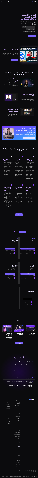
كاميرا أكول (18, 418)
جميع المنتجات (18, 400)
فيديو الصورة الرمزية (17, 405)
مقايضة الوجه (18, 411)
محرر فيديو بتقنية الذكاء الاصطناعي (17, 416)
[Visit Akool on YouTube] (33, 471)
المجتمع (9, 423)
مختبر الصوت (18, 440)
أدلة (9, 410)
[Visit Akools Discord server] (31, 471)
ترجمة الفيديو (18, 407)
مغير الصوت (18, 438)
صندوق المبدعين (17, 457)
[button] (8, 1)
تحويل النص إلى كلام (17, 434)
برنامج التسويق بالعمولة (18, 460)
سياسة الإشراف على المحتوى (17, 470)
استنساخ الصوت (17, 436)
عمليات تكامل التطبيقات (8, 421)
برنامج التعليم (18, 464)
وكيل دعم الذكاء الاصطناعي (17, 430)
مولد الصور (18, 422)
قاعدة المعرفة (8, 418)
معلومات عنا (18, 448)
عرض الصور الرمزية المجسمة (17, 442)
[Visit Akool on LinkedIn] (27, 471)
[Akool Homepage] (34, 1)
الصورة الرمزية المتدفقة (17, 403)
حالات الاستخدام (8, 404)
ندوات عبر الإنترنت (8, 408)
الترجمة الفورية (17, 432)
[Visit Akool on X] (29, 471)
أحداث (19, 455)
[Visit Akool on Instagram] (25, 471)
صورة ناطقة (18, 420)
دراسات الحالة (8, 400)
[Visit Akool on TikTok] (36, 471)
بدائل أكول (9, 412)
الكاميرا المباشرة (17, 413)
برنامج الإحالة (18, 462)
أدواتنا (9, 416)
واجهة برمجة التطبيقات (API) (7, 414)
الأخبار (19, 453)
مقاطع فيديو (8, 406)
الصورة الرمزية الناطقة (17, 409)
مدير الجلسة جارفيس (17, 427)
